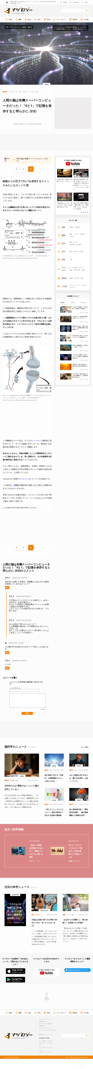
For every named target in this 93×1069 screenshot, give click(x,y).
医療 (70, 234)
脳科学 (83, 234)
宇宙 (70, 259)
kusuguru (42, 1038)
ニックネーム (15, 688)
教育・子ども (73, 242)
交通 (70, 270)
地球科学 (77, 227)
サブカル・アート (74, 285)
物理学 (71, 278)
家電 (83, 270)
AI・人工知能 (73, 267)
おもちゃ (84, 285)
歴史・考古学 (73, 251)
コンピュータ (24, 479)
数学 (82, 278)
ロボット (81, 267)
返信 (7, 587)
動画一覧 (85, 212)
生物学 (71, 227)
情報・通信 (77, 270)
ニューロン (36, 440)
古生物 (81, 251)
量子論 (77, 278)
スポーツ (76, 234)
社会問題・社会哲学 (75, 244)
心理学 (71, 236)
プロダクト (72, 287)
